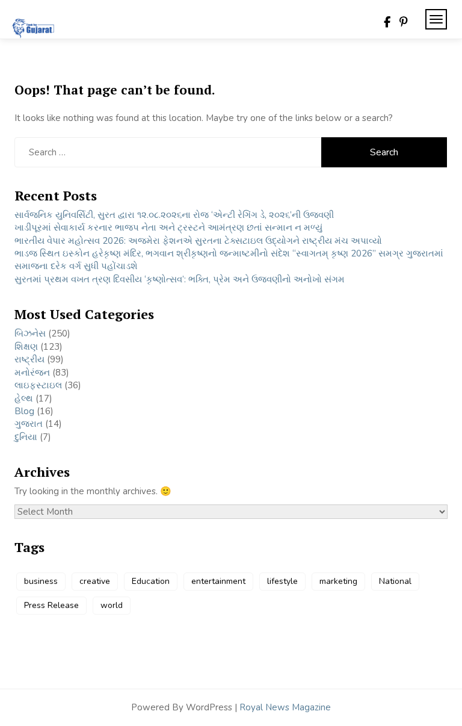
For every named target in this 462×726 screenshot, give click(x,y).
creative (94, 581)
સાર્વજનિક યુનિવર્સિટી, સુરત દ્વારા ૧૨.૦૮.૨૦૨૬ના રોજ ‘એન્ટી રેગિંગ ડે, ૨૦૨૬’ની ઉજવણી (174, 215)
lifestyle (282, 581)
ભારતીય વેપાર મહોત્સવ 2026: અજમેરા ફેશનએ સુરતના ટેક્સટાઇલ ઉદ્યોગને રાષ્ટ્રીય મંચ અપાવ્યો (198, 241)
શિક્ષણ (26, 347)
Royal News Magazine (285, 707)
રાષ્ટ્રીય (29, 359)
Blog (24, 411)
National (395, 581)
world (111, 605)
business (41, 581)
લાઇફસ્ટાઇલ (38, 385)
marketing (338, 581)
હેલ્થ (23, 398)
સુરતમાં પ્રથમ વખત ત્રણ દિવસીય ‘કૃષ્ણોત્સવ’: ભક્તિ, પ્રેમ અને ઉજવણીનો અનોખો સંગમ (179, 279)
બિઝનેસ (30, 333)
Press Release (51, 605)
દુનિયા (25, 437)
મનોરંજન (32, 373)
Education (151, 581)
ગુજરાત (28, 424)
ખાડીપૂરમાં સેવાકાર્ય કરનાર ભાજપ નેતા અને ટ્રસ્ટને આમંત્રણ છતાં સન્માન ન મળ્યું (168, 228)
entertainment (218, 581)
